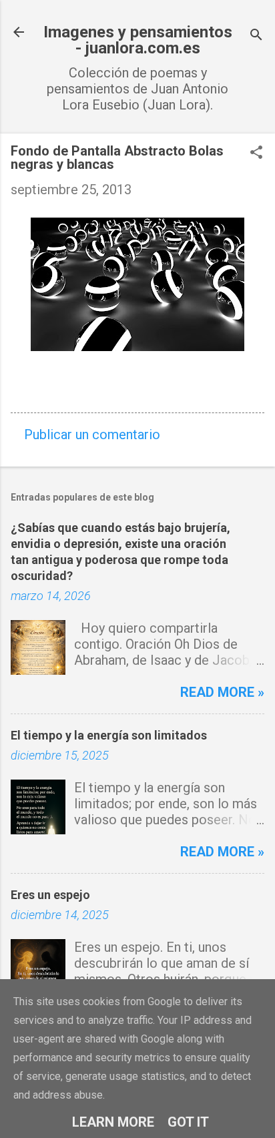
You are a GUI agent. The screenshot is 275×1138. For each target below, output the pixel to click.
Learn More (113, 1122)
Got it (188, 1122)
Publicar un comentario (92, 434)
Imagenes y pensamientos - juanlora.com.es (137, 40)
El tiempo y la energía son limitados (109, 735)
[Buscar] (256, 36)
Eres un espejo (50, 895)
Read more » (222, 692)
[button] (256, 154)
